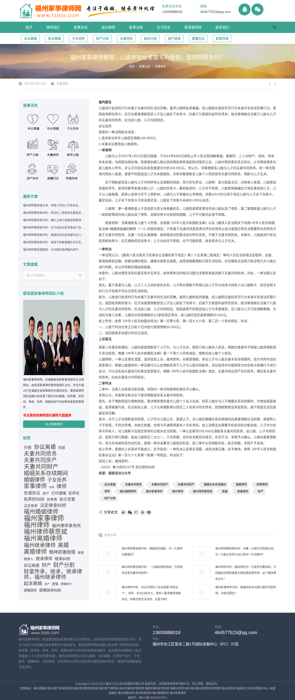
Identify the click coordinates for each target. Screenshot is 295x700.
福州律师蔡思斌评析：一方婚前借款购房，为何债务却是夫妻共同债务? (152, 570)
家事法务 (144, 66)
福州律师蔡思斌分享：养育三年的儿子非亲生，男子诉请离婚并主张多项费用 (53, 205)
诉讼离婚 (30, 38)
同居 (61, 448)
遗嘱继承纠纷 (50, 590)
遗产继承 (174, 38)
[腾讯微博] (136, 512)
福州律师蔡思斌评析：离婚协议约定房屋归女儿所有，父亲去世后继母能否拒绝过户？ (53, 235)
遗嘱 (55, 584)
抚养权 (74, 493)
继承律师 (44, 558)
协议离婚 (54, 38)
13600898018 (172, 12)
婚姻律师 (241, 484)
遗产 (47, 584)
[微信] (130, 512)
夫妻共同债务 (133, 484)
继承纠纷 (62, 558)
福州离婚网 (40, 688)
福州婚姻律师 (128, 491)
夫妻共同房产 (159, 484)
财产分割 (102, 38)
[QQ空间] (142, 512)
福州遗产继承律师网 (60, 688)
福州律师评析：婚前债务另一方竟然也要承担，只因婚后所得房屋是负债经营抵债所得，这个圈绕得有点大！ (245, 573)
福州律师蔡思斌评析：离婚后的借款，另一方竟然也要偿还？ (152, 551)
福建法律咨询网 (180, 688)
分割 (28, 447)
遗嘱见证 (198, 38)
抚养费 (52, 499)
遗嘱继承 (30, 590)
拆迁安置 (67, 499)
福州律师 (177, 491)
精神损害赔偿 (62, 552)
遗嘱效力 (66, 584)
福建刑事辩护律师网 (157, 688)
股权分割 (150, 38)
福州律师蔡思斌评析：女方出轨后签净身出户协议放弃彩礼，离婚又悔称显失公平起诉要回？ (53, 227)
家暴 (51, 487)
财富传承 (222, 38)
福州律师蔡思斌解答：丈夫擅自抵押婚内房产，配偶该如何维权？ (53, 249)
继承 (81, 552)
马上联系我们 (54, 424)
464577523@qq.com (215, 12)
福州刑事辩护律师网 (131, 688)
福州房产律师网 (108, 688)
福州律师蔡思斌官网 (86, 688)
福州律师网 (228, 688)
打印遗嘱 (58, 493)
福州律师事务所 (66, 526)
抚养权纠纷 (34, 499)
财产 (260, 491)
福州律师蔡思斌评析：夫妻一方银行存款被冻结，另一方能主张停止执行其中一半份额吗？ (245, 551)
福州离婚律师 (43, 538)
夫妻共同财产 (186, 484)
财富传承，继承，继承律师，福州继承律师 (53, 574)
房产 (46, 493)
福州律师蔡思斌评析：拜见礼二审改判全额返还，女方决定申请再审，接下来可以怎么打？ (53, 213)
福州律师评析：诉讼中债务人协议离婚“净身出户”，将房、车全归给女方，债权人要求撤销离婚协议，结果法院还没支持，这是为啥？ (151, 593)
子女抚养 (78, 38)
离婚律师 (242, 491)
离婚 (224, 491)
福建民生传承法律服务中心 (252, 688)
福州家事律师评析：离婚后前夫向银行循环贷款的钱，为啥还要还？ (245, 590)
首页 (132, 66)
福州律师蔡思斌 (202, 491)
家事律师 (262, 484)
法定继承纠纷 (53, 505)
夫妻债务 (126, 38)
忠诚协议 (32, 493)
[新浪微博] (123, 512)
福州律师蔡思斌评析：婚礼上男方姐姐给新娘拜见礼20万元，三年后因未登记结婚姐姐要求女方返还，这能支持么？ (53, 220)
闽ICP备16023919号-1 (153, 697)
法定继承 (31, 506)
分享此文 (111, 512)
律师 (107, 491)
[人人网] (149, 512)
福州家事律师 (154, 491)
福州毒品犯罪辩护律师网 (205, 688)
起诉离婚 (33, 583)
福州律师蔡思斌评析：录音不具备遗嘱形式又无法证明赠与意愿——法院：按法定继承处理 (53, 242)
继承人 (28, 559)
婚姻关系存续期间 (215, 484)
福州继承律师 (40, 545)
